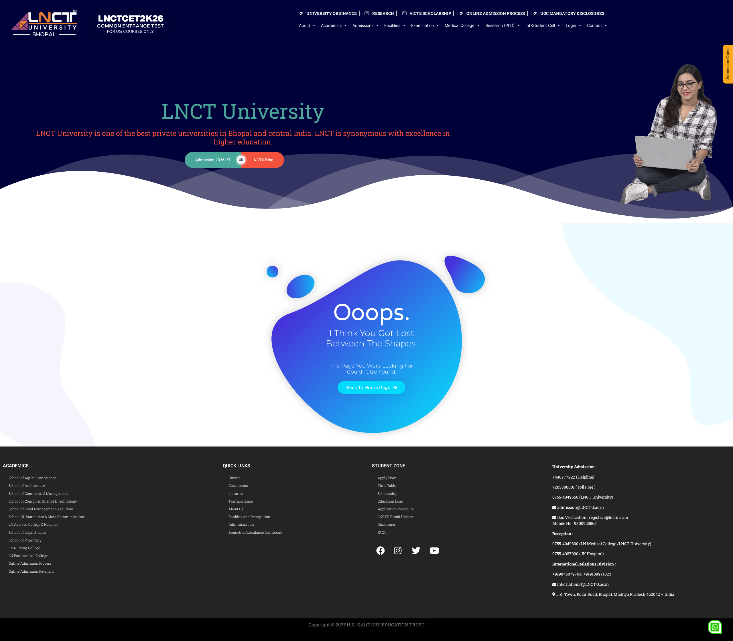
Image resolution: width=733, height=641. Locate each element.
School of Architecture (27, 485)
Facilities (392, 25)
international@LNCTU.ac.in (582, 584)
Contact (594, 25)
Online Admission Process (30, 563)
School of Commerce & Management (38, 493)
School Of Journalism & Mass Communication (46, 516)
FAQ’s (382, 532)
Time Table (387, 485)
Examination (422, 25)
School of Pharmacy (25, 540)
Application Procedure (396, 509)
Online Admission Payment (31, 571)
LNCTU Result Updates (396, 516)
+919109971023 (597, 574)
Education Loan (390, 501)
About (304, 25)
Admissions (362, 25)
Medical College (459, 25)
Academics (331, 25)
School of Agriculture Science (32, 477)
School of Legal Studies (27, 532)
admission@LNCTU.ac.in (580, 507)
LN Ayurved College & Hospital (33, 524)
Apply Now (387, 477)
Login (571, 25)
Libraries (235, 493)
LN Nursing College (24, 547)
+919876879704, (567, 574)
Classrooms (238, 485)
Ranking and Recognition (249, 516)
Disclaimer (386, 524)
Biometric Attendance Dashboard (255, 532)
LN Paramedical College (28, 555)
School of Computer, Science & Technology (43, 501)
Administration (241, 524)
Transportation (240, 501)
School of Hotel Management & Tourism (41, 509)
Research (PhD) (500, 25)
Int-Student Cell (540, 25)
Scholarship (387, 493)
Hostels (234, 477)
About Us (235, 509)
